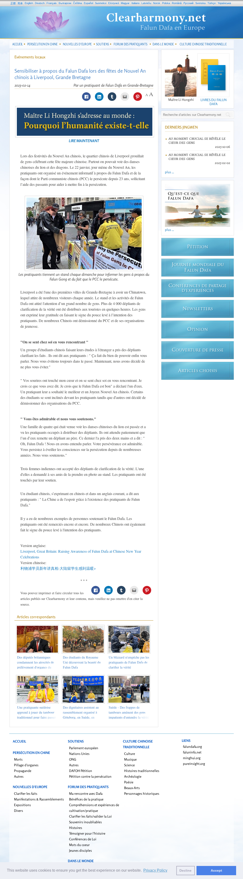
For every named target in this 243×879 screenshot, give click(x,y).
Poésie (128, 782)
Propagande (22, 771)
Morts (18, 759)
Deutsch (40, 3)
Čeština (77, 3)
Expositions (22, 805)
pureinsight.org (194, 764)
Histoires (75, 828)
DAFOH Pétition (80, 771)
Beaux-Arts (132, 788)
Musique (130, 759)
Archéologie (132, 776)
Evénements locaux (29, 57)
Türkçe (211, 3)
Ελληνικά (113, 3)
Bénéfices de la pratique (86, 799)
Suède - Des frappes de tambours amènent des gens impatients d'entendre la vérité (129, 712)
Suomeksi (100, 3)
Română (177, 3)
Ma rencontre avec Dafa (86, 793)
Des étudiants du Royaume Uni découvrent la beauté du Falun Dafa (82, 662)
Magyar (125, 3)
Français (52, 3)
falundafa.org (192, 746)
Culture (129, 754)
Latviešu (146, 3)
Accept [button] (216, 870)
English (29, 3)
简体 (20, 3)
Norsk (156, 3)
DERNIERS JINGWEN (181, 127)
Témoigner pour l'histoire (87, 833)
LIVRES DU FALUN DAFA (214, 102)
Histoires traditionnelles (141, 771)
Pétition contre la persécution (90, 776)
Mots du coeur (79, 845)
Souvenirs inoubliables (85, 822)
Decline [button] (185, 870)
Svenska (200, 3)
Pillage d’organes (26, 765)
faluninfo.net (192, 752)
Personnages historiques (141, 793)
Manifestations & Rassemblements (39, 799)
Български (65, 3)
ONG (72, 759)
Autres (18, 776)
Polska (166, 3)
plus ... (169, 172)
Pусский (188, 3)
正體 (13, 3)
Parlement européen (83, 748)
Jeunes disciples (80, 850)
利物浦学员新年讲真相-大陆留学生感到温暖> (58, 568)
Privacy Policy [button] (155, 870)
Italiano (135, 3)
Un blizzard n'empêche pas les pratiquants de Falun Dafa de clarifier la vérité (129, 662)
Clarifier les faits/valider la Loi (90, 816)
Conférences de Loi (82, 839)
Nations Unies (79, 754)
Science (129, 765)
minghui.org (192, 758)
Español (88, 3)
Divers (18, 811)
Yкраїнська (224, 3)
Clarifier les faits (25, 793)
